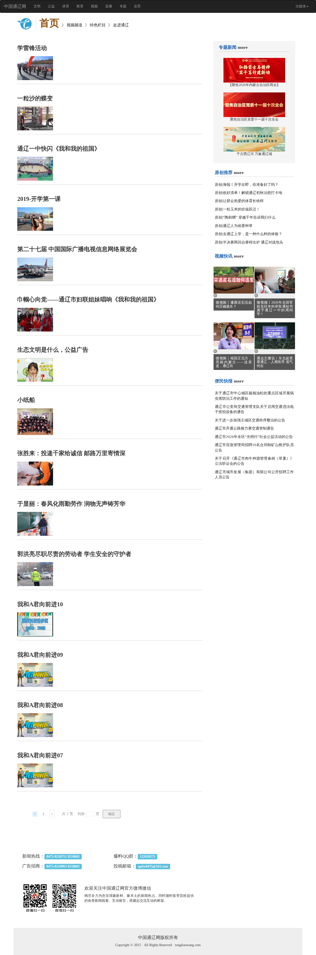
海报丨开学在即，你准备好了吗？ (250, 185)
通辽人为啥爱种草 (238, 226)
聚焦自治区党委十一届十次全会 (254, 119)
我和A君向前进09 (40, 655)
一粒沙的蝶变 (35, 98)
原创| (219, 185)
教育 (80, 6)
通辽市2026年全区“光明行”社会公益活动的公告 (254, 437)
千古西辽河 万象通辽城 (254, 154)
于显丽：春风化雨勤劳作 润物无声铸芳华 (71, 504)
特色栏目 (98, 25)
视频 (94, 6)
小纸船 (26, 400)
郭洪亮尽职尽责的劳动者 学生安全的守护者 (74, 554)
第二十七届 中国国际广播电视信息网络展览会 (77, 249)
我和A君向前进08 (40, 705)
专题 (122, 6)
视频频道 (74, 25)
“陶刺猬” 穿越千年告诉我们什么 (249, 217)
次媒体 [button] (301, 6)
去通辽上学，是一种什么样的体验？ (252, 234)
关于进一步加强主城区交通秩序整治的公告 (250, 420)
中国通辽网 (15, 6)
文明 (37, 6)
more (243, 47)
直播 (108, 6)
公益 (51, 6)
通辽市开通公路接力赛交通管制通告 (244, 428)
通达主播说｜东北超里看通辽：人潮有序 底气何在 (275, 362)
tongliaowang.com (188, 945)
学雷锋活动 (32, 48)
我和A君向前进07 (40, 755)
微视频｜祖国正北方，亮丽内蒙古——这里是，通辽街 (234, 362)
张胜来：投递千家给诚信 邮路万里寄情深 (71, 453)
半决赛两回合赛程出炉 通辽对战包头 (253, 242)
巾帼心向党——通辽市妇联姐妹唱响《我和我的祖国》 (88, 299)
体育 (65, 6)
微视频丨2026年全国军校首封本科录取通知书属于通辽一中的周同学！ (275, 308)
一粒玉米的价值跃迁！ (241, 209)
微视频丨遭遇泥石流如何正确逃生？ (234, 304)
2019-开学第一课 (39, 199)
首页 (137, 6)
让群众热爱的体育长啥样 (243, 201)
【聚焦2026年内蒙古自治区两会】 (254, 85)
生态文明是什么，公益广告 (52, 350)
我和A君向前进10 (40, 604)
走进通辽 (121, 25)
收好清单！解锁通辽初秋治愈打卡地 (252, 193)
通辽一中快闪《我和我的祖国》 (58, 148)
